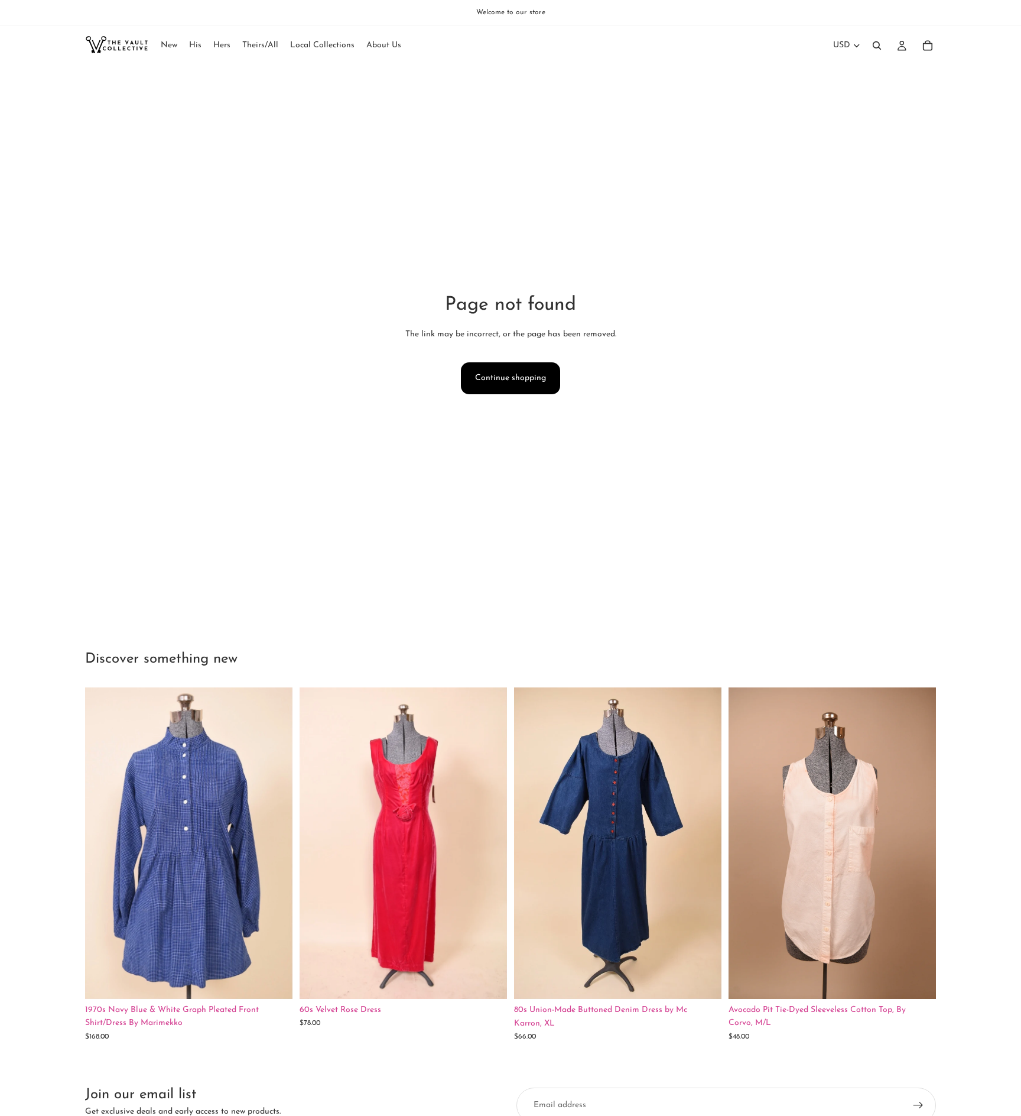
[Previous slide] (103, 843)
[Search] (877, 46)
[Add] (274, 980)
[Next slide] (274, 843)
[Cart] (928, 46)
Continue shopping (510, 378)
